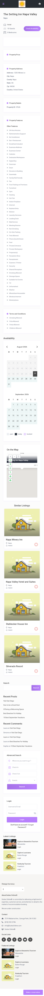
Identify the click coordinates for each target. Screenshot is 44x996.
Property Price (14, 55)
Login (22, 820)
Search (6, 683)
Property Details (15, 103)
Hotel (9, 25)
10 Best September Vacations (14, 717)
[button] (22, 472)
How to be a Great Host (11, 705)
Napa (5, 18)
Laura (5, 737)
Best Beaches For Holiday (12, 713)
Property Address (16, 69)
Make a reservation (33, 992)
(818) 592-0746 (10, 922)
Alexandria (21, 844)
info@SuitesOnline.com (13, 926)
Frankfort (20, 866)
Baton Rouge (22, 855)
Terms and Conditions (17, 314)
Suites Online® (10, 929)
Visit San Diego (8, 701)
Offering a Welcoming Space (13, 709)
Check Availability (32, 28)
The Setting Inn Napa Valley (17, 460)
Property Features (16, 120)
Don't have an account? (19, 825)
